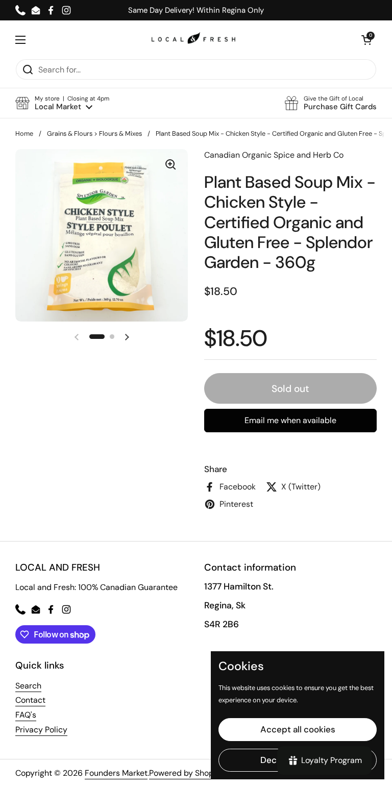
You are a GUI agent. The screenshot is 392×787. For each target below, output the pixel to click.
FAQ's (25, 714)
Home (24, 133)
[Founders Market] (193, 39)
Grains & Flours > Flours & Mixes (94, 133)
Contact (30, 700)
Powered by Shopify (186, 773)
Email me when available (290, 420)
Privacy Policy (41, 729)
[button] (62, 103)
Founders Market (116, 773)
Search (28, 685)
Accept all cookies (297, 729)
